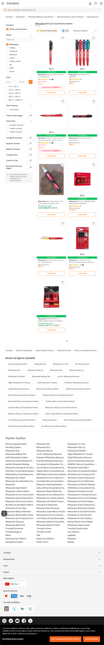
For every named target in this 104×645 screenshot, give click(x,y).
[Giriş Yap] (90, 3)
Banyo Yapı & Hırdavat (45, 350)
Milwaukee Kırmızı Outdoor (80, 518)
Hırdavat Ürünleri (64, 350)
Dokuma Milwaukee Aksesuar (81, 460)
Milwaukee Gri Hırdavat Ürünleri (82, 494)
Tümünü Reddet (91, 639)
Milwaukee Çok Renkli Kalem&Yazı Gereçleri (82, 484)
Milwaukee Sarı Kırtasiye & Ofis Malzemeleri (82, 474)
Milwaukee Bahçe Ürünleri (48, 525)
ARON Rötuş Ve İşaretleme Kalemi (82, 487)
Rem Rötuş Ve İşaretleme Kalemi (21, 426)
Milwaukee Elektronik (15, 525)
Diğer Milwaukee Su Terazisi (19, 382)
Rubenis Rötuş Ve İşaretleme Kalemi (60, 401)
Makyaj (71, 541)
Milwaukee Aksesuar (14, 521)
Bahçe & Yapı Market (24, 350)
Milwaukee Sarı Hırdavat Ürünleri (20, 518)
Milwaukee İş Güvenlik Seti (80, 514)
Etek (38, 535)
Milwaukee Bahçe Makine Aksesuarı (20, 514)
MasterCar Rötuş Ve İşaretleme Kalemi (58, 395)
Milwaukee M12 (14, 370)
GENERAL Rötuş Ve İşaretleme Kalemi (82, 464)
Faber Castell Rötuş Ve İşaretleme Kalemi (61, 413)
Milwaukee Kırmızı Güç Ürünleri (19, 494)
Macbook (72, 538)
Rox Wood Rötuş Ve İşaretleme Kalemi (23, 401)
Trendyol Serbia (43, 531)
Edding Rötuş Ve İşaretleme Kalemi (20, 474)
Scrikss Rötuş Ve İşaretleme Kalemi (78, 420)
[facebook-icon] (24, 621)
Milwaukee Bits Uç (76, 370)
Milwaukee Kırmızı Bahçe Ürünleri (51, 494)
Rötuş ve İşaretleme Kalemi (86, 350)
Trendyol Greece (43, 528)
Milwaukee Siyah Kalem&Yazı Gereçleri (51, 484)
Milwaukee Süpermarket (79, 525)
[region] (52, 634)
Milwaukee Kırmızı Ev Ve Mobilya (82, 498)
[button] (18, 25)
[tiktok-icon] (11, 621)
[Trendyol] (13, 3)
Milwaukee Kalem (50, 420)
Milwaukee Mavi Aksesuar (48, 508)
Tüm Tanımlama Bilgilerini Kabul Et (65, 639)
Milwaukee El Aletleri (16, 376)
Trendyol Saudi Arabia (78, 528)
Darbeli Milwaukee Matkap (17, 464)
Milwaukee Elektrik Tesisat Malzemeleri (51, 521)
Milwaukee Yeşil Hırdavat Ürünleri (20, 498)
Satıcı (5, 565)
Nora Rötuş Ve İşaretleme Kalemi (82, 471)
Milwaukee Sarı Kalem (15, 477)
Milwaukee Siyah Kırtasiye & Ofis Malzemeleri (82, 477)
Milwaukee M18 (56, 370)
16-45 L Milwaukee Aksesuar (68, 376)
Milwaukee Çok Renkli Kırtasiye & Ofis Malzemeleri (51, 501)
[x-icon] (30, 621)
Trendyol (9, 17)
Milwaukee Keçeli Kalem (16, 487)
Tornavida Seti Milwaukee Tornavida (51, 464)
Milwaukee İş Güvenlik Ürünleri (82, 511)
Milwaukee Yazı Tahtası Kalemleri (51, 498)
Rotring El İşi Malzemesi (47, 504)
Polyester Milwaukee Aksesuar (76, 382)
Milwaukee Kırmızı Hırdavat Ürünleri (51, 477)
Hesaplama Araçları (14, 541)
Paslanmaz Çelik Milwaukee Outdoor (20, 460)
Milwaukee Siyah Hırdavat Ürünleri (82, 504)
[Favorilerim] (95, 3)
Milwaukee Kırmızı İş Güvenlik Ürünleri (51, 514)
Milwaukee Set (40, 364)
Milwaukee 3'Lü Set (60, 364)
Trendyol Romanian (14, 528)
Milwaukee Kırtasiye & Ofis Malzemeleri (20, 467)
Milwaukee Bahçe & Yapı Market (40, 17)
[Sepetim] (101, 3)
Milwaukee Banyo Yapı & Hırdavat (70, 17)
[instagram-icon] (4, 621)
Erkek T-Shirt (42, 541)
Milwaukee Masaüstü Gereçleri (81, 508)
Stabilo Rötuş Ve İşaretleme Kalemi (51, 471)
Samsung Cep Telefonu (15, 538)
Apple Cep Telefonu (45, 538)
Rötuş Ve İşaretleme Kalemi (48, 389)
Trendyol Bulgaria (13, 531)
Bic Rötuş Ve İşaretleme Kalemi (19, 504)
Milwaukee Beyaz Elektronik (49, 491)
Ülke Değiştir (8, 578)
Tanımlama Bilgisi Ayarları (13, 639)
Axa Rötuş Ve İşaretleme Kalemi (54, 426)
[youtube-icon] (17, 621)
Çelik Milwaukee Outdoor (47, 382)
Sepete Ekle (51, 92)
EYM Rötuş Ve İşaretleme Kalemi (19, 471)
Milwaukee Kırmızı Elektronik (81, 481)
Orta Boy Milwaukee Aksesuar (49, 460)
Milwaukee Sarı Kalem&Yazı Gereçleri (20, 481)
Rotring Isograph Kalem (17, 364)
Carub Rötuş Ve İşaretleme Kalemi (22, 420)
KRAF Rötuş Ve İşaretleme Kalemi (51, 474)
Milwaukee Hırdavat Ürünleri (80, 491)
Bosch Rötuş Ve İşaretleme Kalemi (22, 395)
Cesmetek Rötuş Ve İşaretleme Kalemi (51, 481)
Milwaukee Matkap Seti (41, 376)
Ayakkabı (72, 535)
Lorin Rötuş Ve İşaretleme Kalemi (51, 518)
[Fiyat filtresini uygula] (30, 82)
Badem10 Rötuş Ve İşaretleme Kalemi (23, 413)
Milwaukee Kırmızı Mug (15, 508)
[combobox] (85, 31)
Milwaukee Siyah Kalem (78, 467)
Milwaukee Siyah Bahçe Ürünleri (51, 511)
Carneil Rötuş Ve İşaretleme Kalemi (51, 467)
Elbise (8, 535)
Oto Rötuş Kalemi (82, 364)
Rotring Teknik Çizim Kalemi (80, 521)
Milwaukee (20, 17)
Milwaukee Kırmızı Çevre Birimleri (20, 501)
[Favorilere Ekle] (63, 38)
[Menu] (3, 3)
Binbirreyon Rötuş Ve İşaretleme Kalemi (61, 407)
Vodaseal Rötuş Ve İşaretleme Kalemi (23, 407)
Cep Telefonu (74, 531)
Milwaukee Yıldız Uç (35, 370)
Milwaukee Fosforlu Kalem (17, 491)
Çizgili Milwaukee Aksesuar (19, 389)
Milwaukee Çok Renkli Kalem (80, 501)
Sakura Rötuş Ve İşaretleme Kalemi (51, 487)
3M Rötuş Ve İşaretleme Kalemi (78, 389)
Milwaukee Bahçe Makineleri (18, 511)
